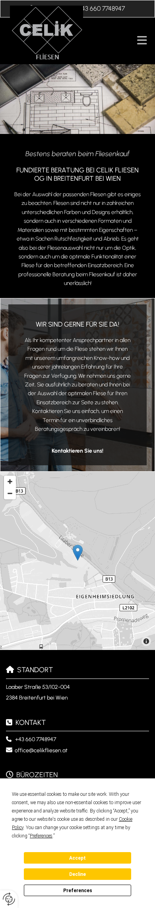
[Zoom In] (10, 481)
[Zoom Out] (10, 493)
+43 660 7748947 (35, 739)
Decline (77, 874)
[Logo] (65, 33)
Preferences (77, 890)
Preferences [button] (41, 836)
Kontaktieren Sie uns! (77, 450)
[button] (138, 41)
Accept (77, 858)
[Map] (77, 561)
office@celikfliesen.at (41, 750)
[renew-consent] (9, 899)
